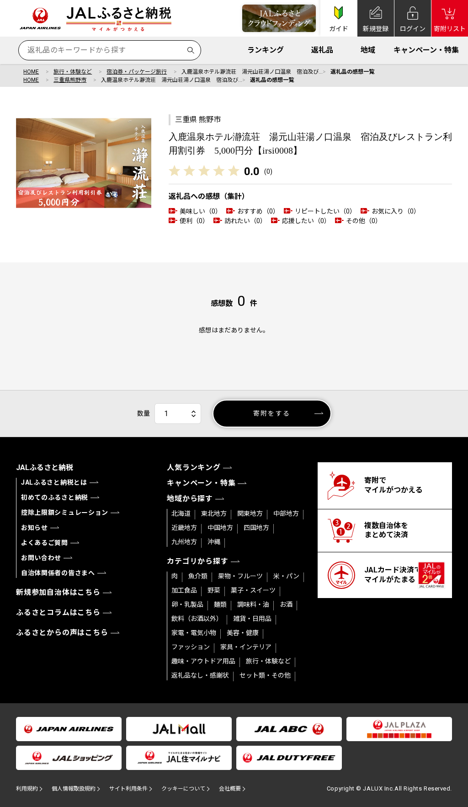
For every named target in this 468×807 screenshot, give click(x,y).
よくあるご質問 (44, 542)
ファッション (190, 647)
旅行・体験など (72, 72)
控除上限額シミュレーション (64, 512)
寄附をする (271, 413)
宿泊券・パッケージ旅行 (136, 72)
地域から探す (190, 498)
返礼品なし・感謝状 (200, 675)
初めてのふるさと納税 (54, 497)
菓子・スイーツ (253, 590)
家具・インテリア (245, 647)
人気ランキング (194, 467)
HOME (31, 72)
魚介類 (197, 576)
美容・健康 (243, 632)
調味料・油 (253, 604)
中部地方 (286, 513)
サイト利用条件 (128, 789)
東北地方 (214, 513)
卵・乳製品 (187, 604)
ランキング (265, 50)
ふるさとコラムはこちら (58, 612)
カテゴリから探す (197, 561)
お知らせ (34, 527)
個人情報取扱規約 (74, 789)
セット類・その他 (265, 675)
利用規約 (27, 789)
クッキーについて (183, 789)
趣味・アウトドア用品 (203, 661)
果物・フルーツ (240, 576)
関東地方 (250, 513)
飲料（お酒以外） (197, 618)
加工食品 (184, 590)
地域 (368, 50)
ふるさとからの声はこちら (62, 632)
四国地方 (256, 527)
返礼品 (322, 50)
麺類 (220, 604)
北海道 (181, 513)
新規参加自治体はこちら (58, 592)
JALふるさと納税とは (54, 482)
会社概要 (230, 789)
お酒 (286, 604)
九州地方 (184, 541)
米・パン (286, 576)
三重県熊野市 (69, 80)
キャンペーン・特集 (426, 50)
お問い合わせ (41, 557)
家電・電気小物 (193, 632)
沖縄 (213, 541)
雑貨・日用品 (252, 618)
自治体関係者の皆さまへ (58, 573)
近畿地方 (184, 527)
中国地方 (220, 527)
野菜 (213, 590)
